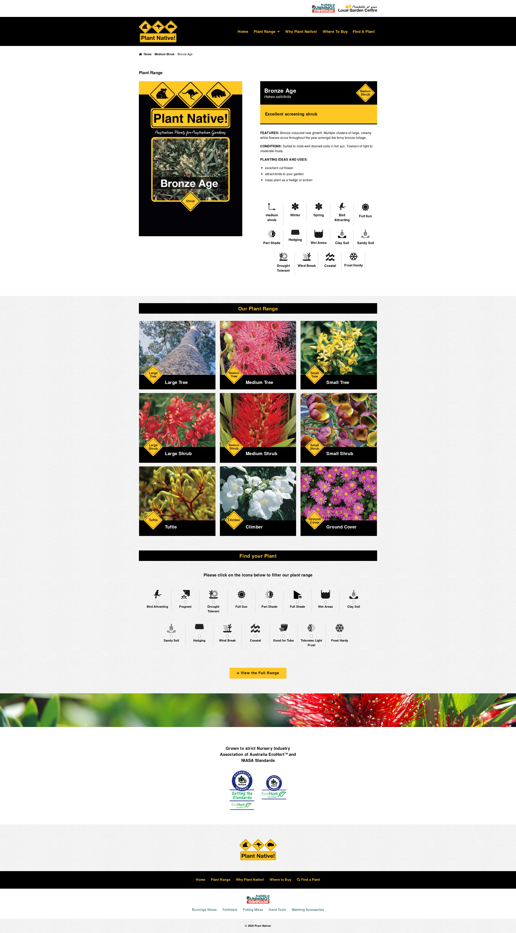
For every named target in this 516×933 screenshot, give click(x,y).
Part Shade (269, 606)
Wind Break (227, 640)
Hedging (199, 640)
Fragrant (185, 606)
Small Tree (337, 382)
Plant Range (265, 31)
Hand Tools (277, 909)
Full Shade (297, 606)
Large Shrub (178, 453)
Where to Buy (335, 31)
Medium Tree (259, 382)
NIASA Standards (258, 760)
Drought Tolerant (213, 608)
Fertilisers (230, 909)
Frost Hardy (339, 640)
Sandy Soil (171, 640)
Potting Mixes (253, 909)
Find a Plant (364, 31)
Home (243, 31)
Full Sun (241, 606)
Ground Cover (341, 526)
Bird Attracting (157, 606)
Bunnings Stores (204, 909)
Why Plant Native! (301, 31)
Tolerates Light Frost (311, 642)
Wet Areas (325, 606)
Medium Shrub (165, 54)
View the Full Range (259, 672)
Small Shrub (339, 453)
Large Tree (176, 382)
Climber (254, 526)
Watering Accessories (308, 909)
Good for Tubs (283, 640)
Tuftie (171, 526)
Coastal (255, 640)
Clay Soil (353, 606)
